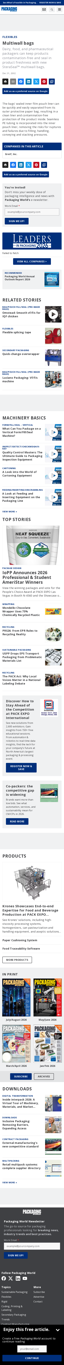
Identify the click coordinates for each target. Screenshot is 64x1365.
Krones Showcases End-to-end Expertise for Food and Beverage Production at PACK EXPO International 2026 (30, 910)
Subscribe (21, 1076)
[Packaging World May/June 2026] (47, 997)
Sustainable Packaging (16, 649)
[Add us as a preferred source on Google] (52, 82)
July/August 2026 (16, 1019)
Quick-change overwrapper (20, 354)
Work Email (12, 206)
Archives (44, 1076)
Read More (17, 821)
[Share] (21, 82)
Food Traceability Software (21, 948)
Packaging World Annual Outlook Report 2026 (20, 278)
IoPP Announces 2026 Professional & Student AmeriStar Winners (26, 577)
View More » (9, 511)
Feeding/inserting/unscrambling (22, 489)
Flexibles (9, 37)
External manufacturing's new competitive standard (20, 1144)
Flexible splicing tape (16, 332)
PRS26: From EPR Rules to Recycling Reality (20, 632)
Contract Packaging (15, 1139)
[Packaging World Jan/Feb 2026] (47, 1044)
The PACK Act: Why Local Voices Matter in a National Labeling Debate (21, 680)
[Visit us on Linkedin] (18, 1278)
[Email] (13, 82)
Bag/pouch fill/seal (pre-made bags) (21, 308)
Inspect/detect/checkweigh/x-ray (21, 447)
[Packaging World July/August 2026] (16, 997)
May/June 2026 (47, 1019)
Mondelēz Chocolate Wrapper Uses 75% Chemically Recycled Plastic (21, 611)
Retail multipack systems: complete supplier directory (21, 1166)
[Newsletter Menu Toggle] (44, 9)
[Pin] (44, 82)
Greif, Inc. (11, 154)
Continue (32, 1358)
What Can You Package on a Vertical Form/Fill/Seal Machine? (21, 432)
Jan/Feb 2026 (47, 1065)
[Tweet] (36, 82)
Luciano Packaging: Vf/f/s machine (20, 379)
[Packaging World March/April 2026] (16, 1044)
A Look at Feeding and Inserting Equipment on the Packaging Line (21, 497)
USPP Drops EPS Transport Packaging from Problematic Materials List (22, 657)
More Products (17, 960)
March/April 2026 (16, 1065)
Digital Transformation (17, 1095)
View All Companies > (32, 261)
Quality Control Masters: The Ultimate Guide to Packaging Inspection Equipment (22, 456)
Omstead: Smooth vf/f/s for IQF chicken (21, 314)
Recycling (8, 627)
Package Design (11, 568)
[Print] (5, 82)
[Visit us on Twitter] (10, 1278)
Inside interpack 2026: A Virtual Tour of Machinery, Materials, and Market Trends (20, 1103)
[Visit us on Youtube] (25, 1278)
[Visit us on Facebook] (3, 1278)
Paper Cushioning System (19, 940)
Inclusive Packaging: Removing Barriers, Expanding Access (16, 1125)
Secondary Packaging (15, 350)
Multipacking (10, 1160)
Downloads (9, 1117)
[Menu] (60, 9)
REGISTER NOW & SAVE (21, 768)
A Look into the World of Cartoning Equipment (19, 473)
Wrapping (8, 604)
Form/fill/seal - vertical (17, 424)
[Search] (52, 9)
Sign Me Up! (17, 221)
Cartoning (9, 468)
